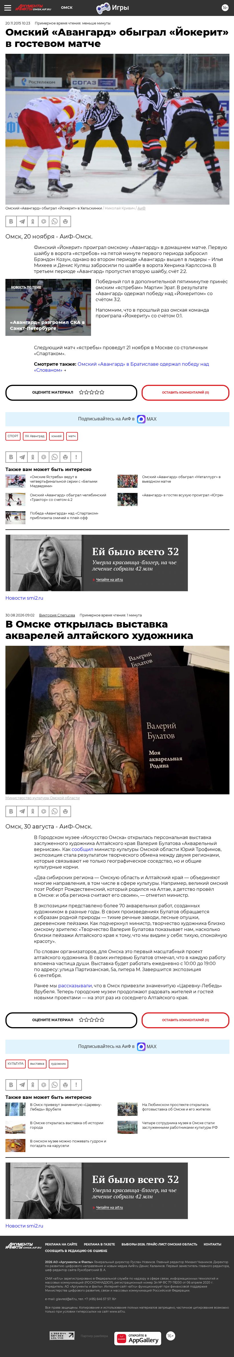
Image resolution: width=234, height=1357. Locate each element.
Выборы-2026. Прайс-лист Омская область (159, 1244)
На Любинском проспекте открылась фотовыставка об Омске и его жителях (176, 1107)
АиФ (142, 208)
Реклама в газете (99, 1244)
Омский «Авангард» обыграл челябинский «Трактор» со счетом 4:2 (68, 497)
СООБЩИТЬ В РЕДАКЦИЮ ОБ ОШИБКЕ (76, 1251)
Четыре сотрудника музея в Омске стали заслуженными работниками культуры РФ (180, 1125)
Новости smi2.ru (24, 598)
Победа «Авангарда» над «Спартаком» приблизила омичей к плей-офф (64, 515)
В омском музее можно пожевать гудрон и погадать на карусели (68, 1143)
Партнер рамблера (94, 1336)
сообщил (82, 849)
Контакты (212, 1244)
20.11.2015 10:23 (17, 23)
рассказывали (75, 985)
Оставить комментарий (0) (185, 392)
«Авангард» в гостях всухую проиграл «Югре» (182, 495)
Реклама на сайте (61, 1244)
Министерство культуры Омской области (42, 798)
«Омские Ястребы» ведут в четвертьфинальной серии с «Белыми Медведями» (63, 481)
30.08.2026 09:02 (20, 615)
